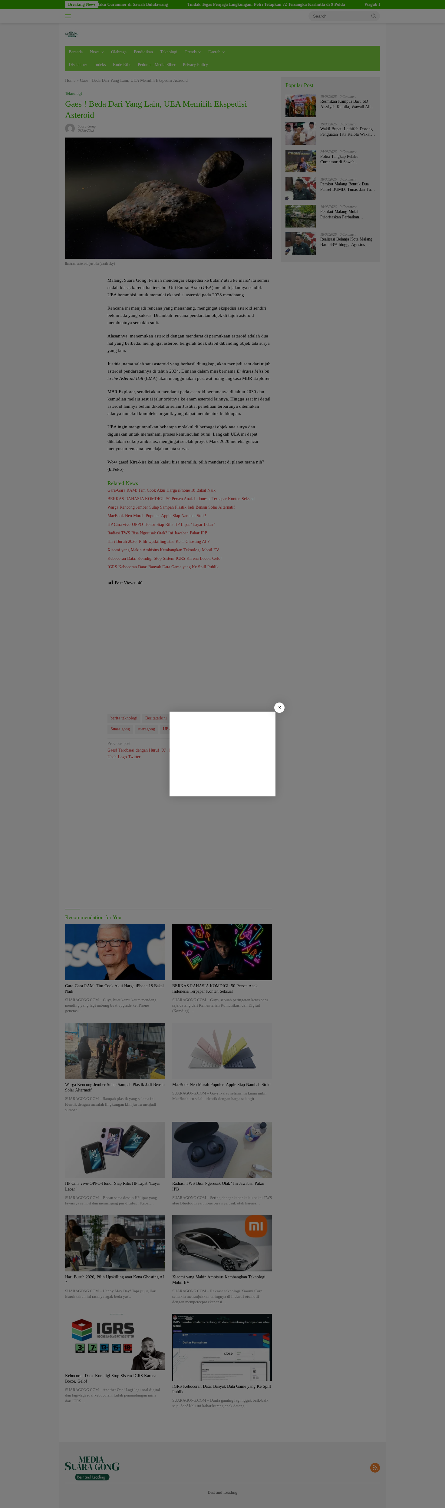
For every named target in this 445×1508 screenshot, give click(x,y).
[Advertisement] (222, 754)
